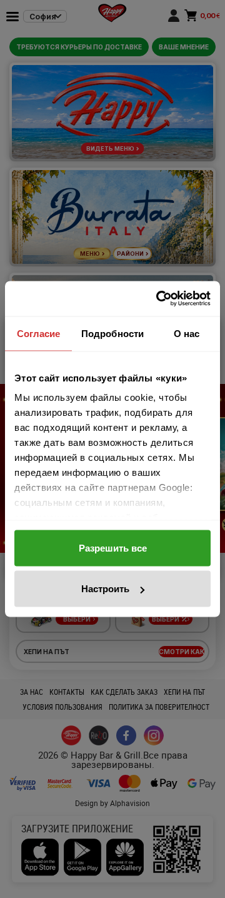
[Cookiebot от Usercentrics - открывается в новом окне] (159, 299)
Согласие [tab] (39, 333)
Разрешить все (113, 547)
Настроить (105, 588)
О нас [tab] (187, 333)
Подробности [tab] (112, 333)
